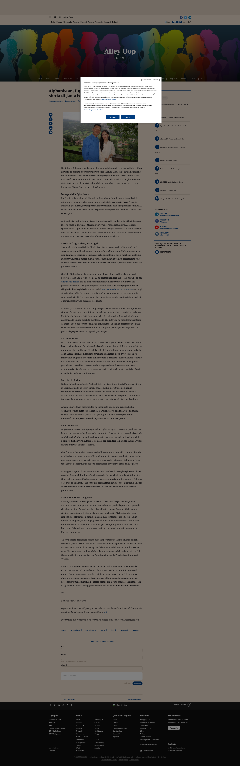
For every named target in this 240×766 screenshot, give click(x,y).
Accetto (128, 117)
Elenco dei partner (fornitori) (93, 110)
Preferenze (112, 117)
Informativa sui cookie (109, 99)
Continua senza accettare (150, 80)
